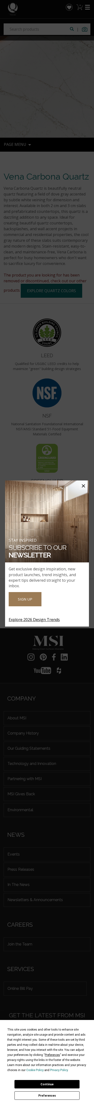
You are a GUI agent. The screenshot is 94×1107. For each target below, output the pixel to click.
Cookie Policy (35, 1070)
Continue (47, 1084)
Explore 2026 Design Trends (34, 619)
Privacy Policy (59, 1070)
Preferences (47, 1095)
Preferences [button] (52, 1055)
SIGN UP (25, 599)
